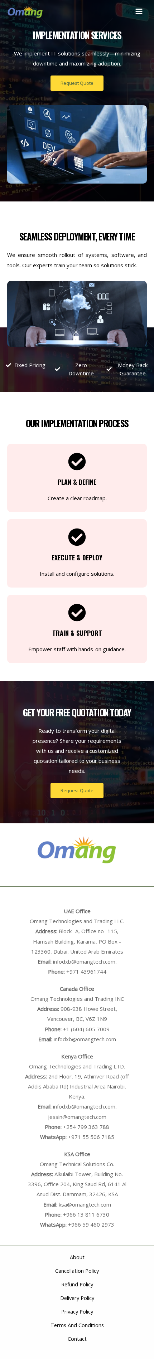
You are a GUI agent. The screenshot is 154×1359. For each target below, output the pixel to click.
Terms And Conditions (77, 1325)
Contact (77, 1338)
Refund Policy (77, 1284)
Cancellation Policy (77, 1270)
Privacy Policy (77, 1311)
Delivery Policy (77, 1297)
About (77, 1257)
